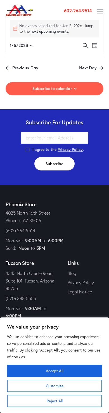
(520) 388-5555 (21, 298)
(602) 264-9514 (20, 230)
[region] (54, 365)
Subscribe (54, 163)
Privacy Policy (70, 150)
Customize (54, 385)
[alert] (54, 28)
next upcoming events (49, 31)
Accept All (54, 370)
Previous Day (25, 67)
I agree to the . (58, 149)
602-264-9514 (78, 10)
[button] (100, 10)
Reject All (55, 400)
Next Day (88, 67)
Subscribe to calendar (52, 88)
